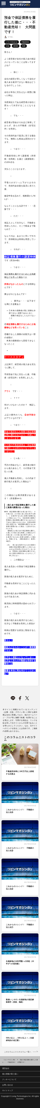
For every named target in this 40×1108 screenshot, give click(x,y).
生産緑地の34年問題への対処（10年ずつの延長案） (20, 962)
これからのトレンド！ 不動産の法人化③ (20, 849)
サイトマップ (7, 1090)
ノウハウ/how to (11, 42)
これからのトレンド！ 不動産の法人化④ (20, 811)
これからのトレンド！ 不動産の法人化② (20, 887)
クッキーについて (9, 1079)
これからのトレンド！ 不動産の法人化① (20, 926)
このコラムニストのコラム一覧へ (17, 1052)
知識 (23, 46)
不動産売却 (25, 42)
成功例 (15, 46)
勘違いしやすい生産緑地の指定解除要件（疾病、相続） (20, 1001)
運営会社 (5, 1068)
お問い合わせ (7, 1085)
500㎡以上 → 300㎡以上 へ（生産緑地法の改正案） (20, 1039)
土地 (7, 46)
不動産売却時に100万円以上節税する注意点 (20, 772)
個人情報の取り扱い (10, 1074)
